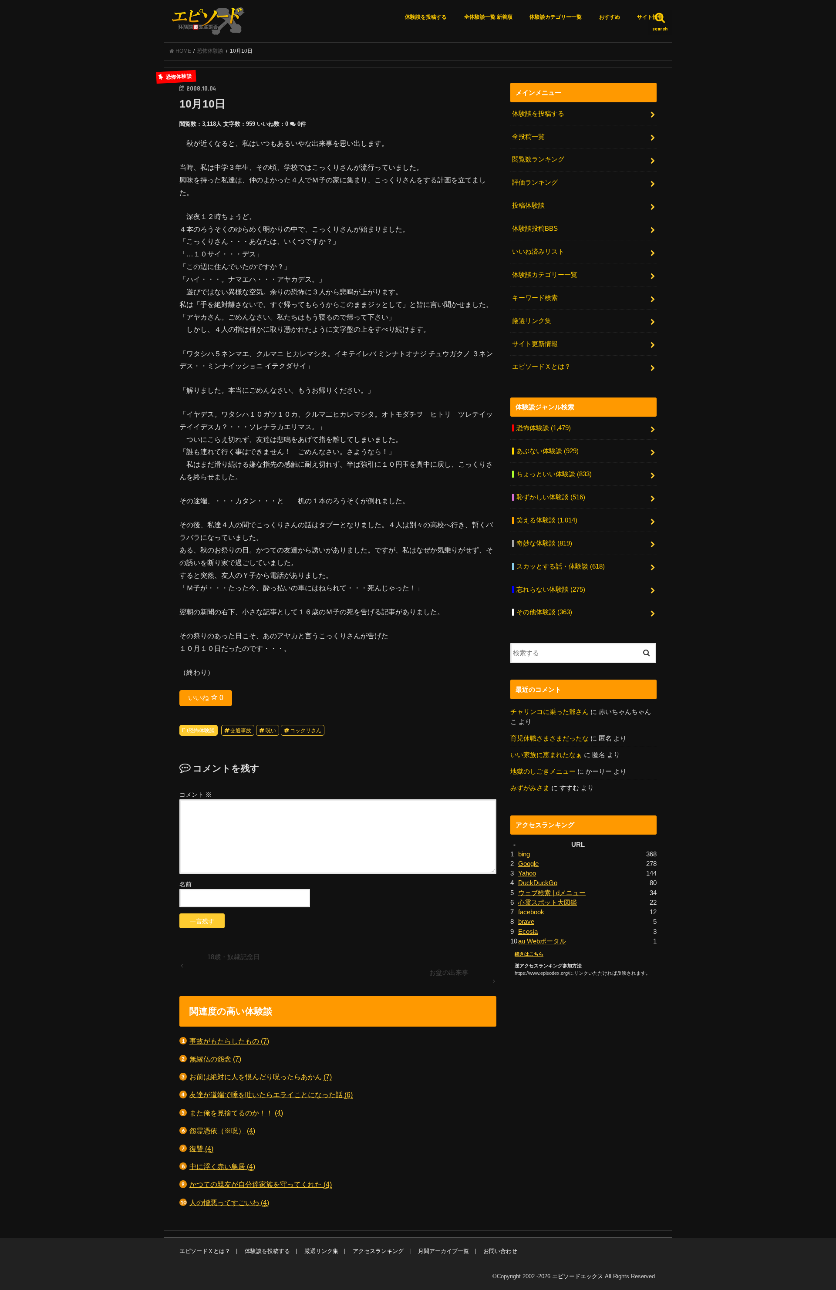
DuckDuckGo (537, 882)
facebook (531, 912)
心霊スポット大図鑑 (547, 902)
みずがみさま (529, 788)
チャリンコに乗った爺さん (549, 711)
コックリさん (305, 731)
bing (524, 854)
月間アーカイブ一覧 (443, 1251)
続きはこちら (529, 954)
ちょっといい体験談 (554, 474)
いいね (205, 697)
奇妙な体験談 (544, 543)
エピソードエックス (577, 1276)
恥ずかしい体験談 (550, 497)
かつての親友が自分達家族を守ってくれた (260, 1184)
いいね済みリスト (538, 251)
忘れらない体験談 (550, 589)
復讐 (201, 1148)
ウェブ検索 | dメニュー (552, 892)
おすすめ (609, 17)
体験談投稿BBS (535, 228)
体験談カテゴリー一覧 (555, 17)
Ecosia (528, 931)
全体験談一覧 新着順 (488, 17)
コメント (195, 794)
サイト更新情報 (535, 343)
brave (526, 921)
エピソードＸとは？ (541, 366)
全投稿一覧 (528, 136)
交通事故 (240, 731)
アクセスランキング (378, 1251)
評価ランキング (535, 182)
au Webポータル (542, 941)
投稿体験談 (528, 205)
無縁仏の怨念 (215, 1059)
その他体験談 (544, 612)
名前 (185, 884)
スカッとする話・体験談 (560, 566)
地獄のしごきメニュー (543, 771)
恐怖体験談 (202, 731)
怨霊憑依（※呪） (222, 1131)
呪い (271, 731)
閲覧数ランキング (538, 159)
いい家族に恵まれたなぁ (546, 754)
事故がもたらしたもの (229, 1041)
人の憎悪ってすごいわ (229, 1202)
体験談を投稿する (426, 17)
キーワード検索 (535, 297)
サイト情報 (650, 17)
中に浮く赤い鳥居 (222, 1166)
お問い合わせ (500, 1251)
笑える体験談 (546, 520)
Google (528, 863)
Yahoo (527, 873)
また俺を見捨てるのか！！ (236, 1113)
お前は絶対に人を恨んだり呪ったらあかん (260, 1077)
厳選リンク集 (531, 320)
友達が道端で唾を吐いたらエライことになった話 (271, 1094)
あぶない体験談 (547, 451)
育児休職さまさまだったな (549, 738)
